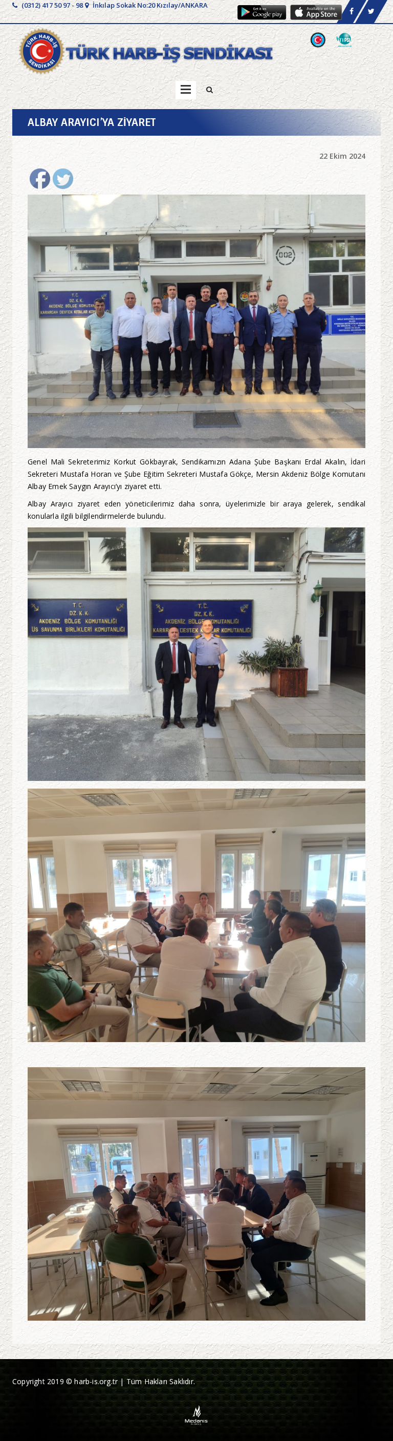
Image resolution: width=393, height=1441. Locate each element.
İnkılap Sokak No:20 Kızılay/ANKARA (149, 5)
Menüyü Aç (186, 90)
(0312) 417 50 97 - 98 (51, 5)
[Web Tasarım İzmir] (197, 1414)
